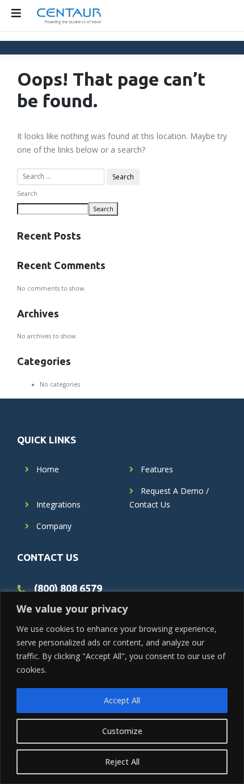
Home (47, 469)
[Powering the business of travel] (69, 12)
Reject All (122, 761)
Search (27, 194)
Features (157, 469)
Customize (122, 731)
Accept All (122, 700)
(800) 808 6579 (68, 588)
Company (53, 526)
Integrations (58, 504)
